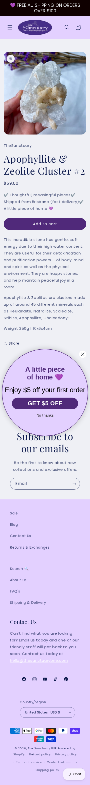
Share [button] (14, 343)
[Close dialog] (83, 354)
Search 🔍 (19, 568)
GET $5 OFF (45, 403)
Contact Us (20, 535)
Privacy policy (66, 754)
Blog (14, 524)
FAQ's (15, 591)
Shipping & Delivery (28, 602)
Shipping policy (48, 770)
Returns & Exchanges (30, 547)
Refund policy (39, 754)
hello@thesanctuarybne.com (39, 660)
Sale (14, 513)
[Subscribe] (74, 484)
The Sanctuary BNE (42, 748)
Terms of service (29, 762)
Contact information (62, 762)
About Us (18, 579)
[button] (10, 27)
